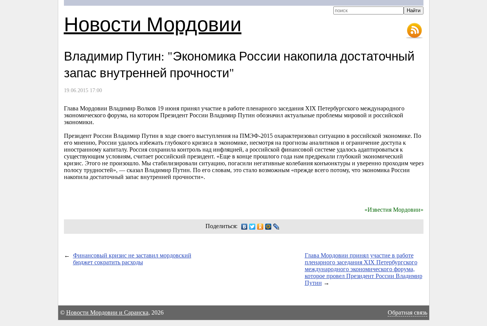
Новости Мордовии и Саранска (107, 312)
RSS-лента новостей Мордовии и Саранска (414, 31)
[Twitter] (252, 227)
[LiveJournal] (276, 227)
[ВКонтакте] (244, 227)
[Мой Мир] (268, 227)
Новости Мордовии (153, 23)
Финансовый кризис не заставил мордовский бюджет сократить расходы (132, 258)
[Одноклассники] (260, 227)
